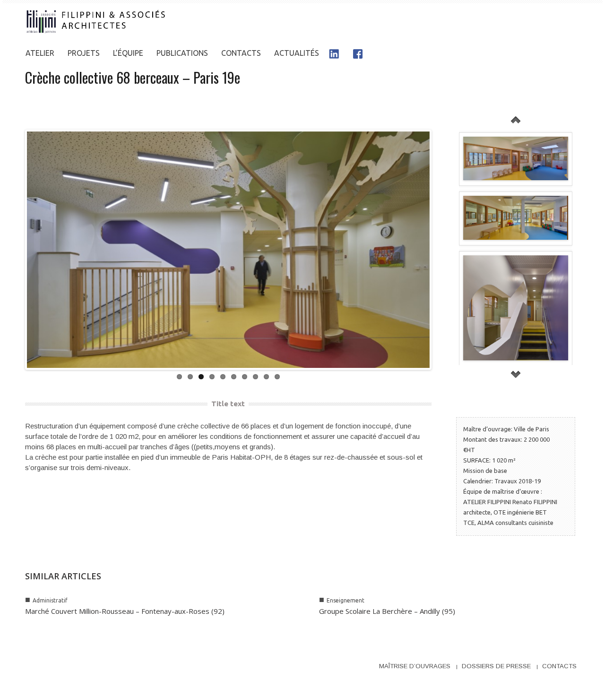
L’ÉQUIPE (128, 53)
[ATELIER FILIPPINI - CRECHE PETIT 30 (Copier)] (515, 158)
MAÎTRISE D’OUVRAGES (414, 666)
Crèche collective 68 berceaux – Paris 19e (132, 77)
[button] (570, 53)
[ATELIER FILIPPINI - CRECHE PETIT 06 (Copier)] (515, 307)
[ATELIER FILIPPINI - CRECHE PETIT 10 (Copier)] (515, 218)
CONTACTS (241, 53)
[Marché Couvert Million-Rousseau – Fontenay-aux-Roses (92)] (153, 587)
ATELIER (40, 53)
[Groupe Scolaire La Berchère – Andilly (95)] (447, 587)
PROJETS (84, 53)
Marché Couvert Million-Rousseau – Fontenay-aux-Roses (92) (125, 611)
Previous (16, 249)
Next (440, 249)
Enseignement (345, 600)
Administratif (50, 600)
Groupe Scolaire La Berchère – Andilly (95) (387, 611)
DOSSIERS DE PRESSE (496, 666)
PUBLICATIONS (182, 53)
